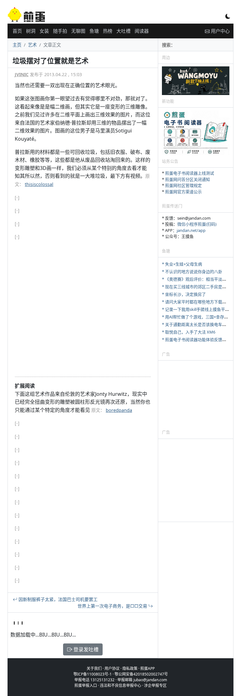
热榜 (107, 31)
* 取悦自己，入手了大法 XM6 (188, 332)
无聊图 (78, 31)
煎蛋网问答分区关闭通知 (187, 179)
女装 (44, 31)
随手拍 (60, 31)
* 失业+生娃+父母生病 (182, 264)
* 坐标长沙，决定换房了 (184, 294)
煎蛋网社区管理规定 (183, 185)
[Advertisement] (195, 394)
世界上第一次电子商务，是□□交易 (113, 606)
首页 (17, 31)
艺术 (32, 45)
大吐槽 (123, 31)
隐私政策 (129, 668)
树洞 (30, 31)
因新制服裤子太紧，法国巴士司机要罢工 (57, 599)
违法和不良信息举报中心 (120, 685)
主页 (17, 45)
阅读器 (142, 31)
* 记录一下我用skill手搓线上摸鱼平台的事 (199, 309)
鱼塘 (94, 31)
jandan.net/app (191, 230)
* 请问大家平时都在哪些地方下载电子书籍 (200, 302)
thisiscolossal (39, 184)
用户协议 (112, 668)
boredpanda (119, 410)
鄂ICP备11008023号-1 (92, 674)
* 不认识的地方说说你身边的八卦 (192, 271)
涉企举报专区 (155, 685)
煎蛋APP (147, 668)
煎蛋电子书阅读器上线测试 (189, 173)
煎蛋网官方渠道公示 (183, 191)
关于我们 (94, 668)
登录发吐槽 (85, 649)
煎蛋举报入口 (85, 685)
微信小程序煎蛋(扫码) (197, 224)
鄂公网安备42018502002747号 (141, 674)
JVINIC (22, 74)
